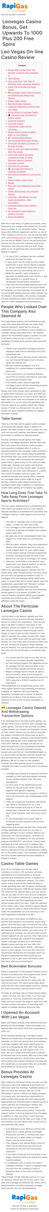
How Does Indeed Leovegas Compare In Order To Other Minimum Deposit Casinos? (20, 157)
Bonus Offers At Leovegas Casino (23, 112)
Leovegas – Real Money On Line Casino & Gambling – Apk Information (22, 200)
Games (11, 183)
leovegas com (17, 237)
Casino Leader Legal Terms (20, 180)
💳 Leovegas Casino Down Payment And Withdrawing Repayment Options (24, 95)
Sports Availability (16, 217)
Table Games (14, 78)
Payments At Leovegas (18, 166)
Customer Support (16, 121)
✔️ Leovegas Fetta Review (20, 138)
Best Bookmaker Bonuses (19, 104)
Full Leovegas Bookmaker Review (23, 140)
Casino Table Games (17, 101)
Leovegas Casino (15, 123)
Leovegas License (16, 163)
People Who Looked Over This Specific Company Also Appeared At (23, 73)
